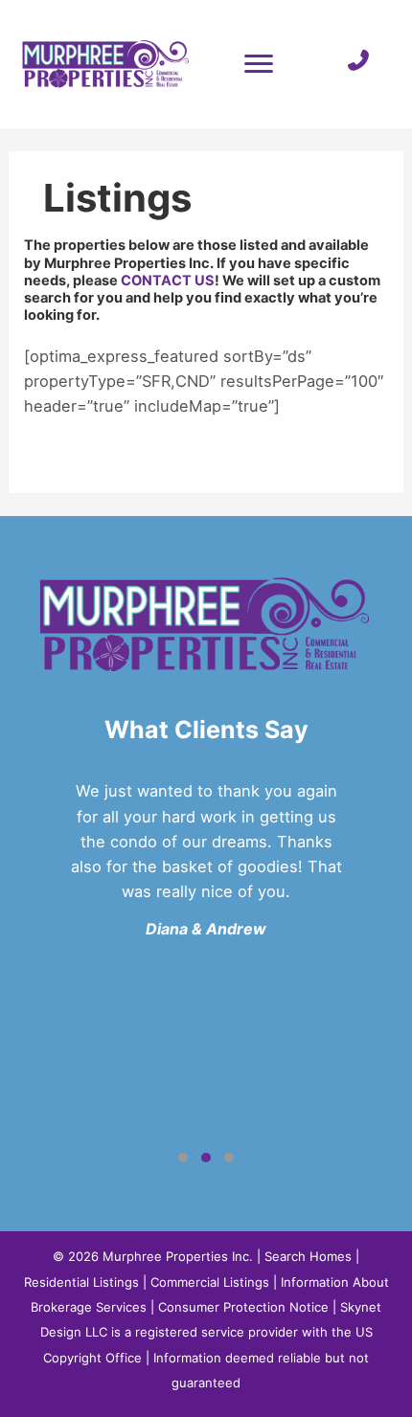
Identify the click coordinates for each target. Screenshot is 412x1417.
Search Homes (308, 1256)
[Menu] (259, 64)
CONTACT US (168, 280)
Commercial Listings (209, 1282)
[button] (183, 1157)
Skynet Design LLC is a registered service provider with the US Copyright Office (211, 1332)
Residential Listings (81, 1282)
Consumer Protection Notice (243, 1307)
